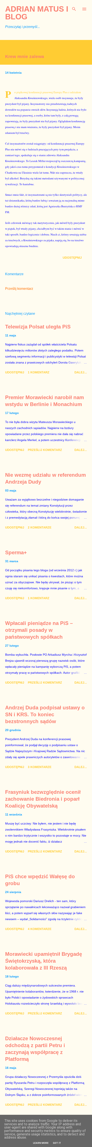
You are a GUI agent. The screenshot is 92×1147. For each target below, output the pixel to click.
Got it (57, 1143)
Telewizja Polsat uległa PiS (38, 327)
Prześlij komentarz (19, 288)
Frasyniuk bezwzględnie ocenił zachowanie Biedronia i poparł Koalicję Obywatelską (43, 799)
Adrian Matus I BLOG (36, 13)
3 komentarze (39, 767)
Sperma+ (16, 552)
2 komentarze (39, 527)
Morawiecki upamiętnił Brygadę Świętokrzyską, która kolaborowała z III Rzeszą (43, 961)
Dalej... (80, 372)
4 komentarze (39, 929)
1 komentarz (38, 372)
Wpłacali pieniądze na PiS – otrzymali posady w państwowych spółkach (39, 630)
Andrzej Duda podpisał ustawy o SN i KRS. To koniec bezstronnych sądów (45, 714)
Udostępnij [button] (72, 257)
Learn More (41, 1143)
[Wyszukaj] (74, 7)
